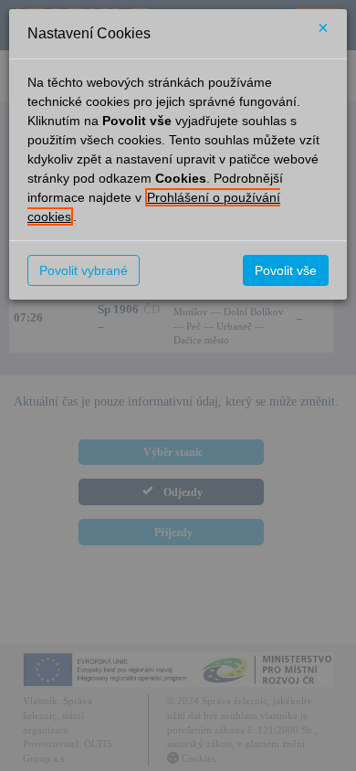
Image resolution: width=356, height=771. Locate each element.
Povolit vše (286, 270)
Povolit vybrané (83, 270)
